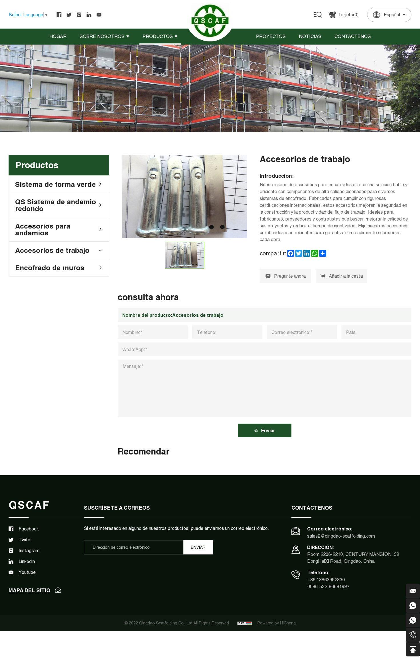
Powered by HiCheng (276, 623)
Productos (158, 36)
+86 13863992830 (326, 579)
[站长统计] (244, 623)
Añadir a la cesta (346, 276)
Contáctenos (353, 36)
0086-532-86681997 (328, 586)
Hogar (58, 36)
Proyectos (271, 36)
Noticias (310, 36)
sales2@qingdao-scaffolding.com (341, 536)
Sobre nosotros (102, 36)
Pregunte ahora (290, 276)
